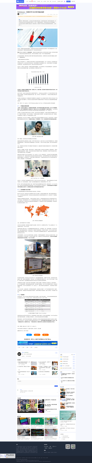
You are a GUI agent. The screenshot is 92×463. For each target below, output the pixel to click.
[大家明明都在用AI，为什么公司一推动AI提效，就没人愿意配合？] (62, 399)
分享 (56, 347)
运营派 (22, 459)
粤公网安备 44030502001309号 (35, 460)
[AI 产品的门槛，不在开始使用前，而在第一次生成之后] (62, 393)
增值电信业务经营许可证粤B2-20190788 (34, 461)
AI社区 (48, 1)
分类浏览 (34, 1)
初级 (27, 347)
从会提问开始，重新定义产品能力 (24, 366)
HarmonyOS (54, 1)
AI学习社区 (44, 457)
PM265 (20, 457)
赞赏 (29, 334)
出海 (23, 347)
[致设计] (46, 448)
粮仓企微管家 (25, 459)
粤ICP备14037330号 (28, 460)
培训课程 (30, 1)
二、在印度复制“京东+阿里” (65, 437)
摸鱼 (50, 1)
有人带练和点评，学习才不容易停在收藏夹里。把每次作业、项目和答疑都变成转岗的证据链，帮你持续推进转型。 (35, 16)
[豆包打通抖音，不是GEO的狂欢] (62, 389)
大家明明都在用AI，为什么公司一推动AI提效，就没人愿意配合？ (70, 399)
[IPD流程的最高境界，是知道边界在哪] (62, 404)
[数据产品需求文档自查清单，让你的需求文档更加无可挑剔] (34, 363)
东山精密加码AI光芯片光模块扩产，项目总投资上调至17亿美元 (68, 374)
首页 (27, 1)
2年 (19, 347)
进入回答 (73, 418)
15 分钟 (57, 14)
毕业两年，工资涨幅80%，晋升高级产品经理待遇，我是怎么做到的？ (45, 367)
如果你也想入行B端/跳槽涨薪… (44, 371)
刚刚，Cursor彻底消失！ (69, 395)
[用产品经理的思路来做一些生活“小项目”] (34, 373)
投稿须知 (48, 452)
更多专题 (56, 416)
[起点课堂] (46, 446)
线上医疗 (36, 347)
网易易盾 (35, 457)
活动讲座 (38, 1)
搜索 (59, 1)
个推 (37, 457)
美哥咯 (21, 389)
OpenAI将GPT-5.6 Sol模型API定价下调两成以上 (68, 381)
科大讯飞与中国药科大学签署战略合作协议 (67, 377)
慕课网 (47, 457)
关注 (25, 13)
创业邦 (41, 457)
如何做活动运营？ (20, 425)
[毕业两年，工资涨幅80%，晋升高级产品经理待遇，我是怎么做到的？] (55, 368)
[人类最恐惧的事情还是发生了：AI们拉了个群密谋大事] (62, 407)
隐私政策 (45, 452)
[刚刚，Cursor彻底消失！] (62, 396)
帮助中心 (55, 452)
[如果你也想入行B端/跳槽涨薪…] (55, 373)
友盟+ (39, 457)
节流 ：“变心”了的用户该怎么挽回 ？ (37, 425)
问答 (41, 1)
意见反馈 (52, 452)
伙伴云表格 (32, 457)
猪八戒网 (29, 457)
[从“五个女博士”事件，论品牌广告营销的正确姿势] (55, 363)
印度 (31, 347)
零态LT (20, 13)
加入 (73, 359)
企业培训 (44, 1)
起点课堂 (26, 457)
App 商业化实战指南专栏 (49, 425)
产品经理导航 (23, 457)
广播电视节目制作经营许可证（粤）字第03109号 (22, 461)
